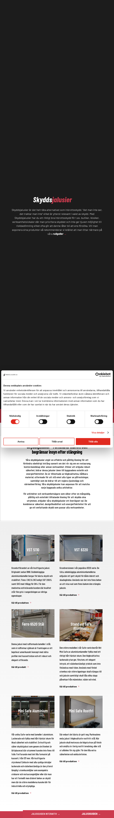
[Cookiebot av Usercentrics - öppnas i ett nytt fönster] (98, 375)
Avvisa (21, 441)
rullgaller (58, 233)
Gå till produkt (18, 667)
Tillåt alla (93, 441)
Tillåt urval (57, 441)
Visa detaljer (98, 432)
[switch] (43, 421)
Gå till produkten (20, 602)
